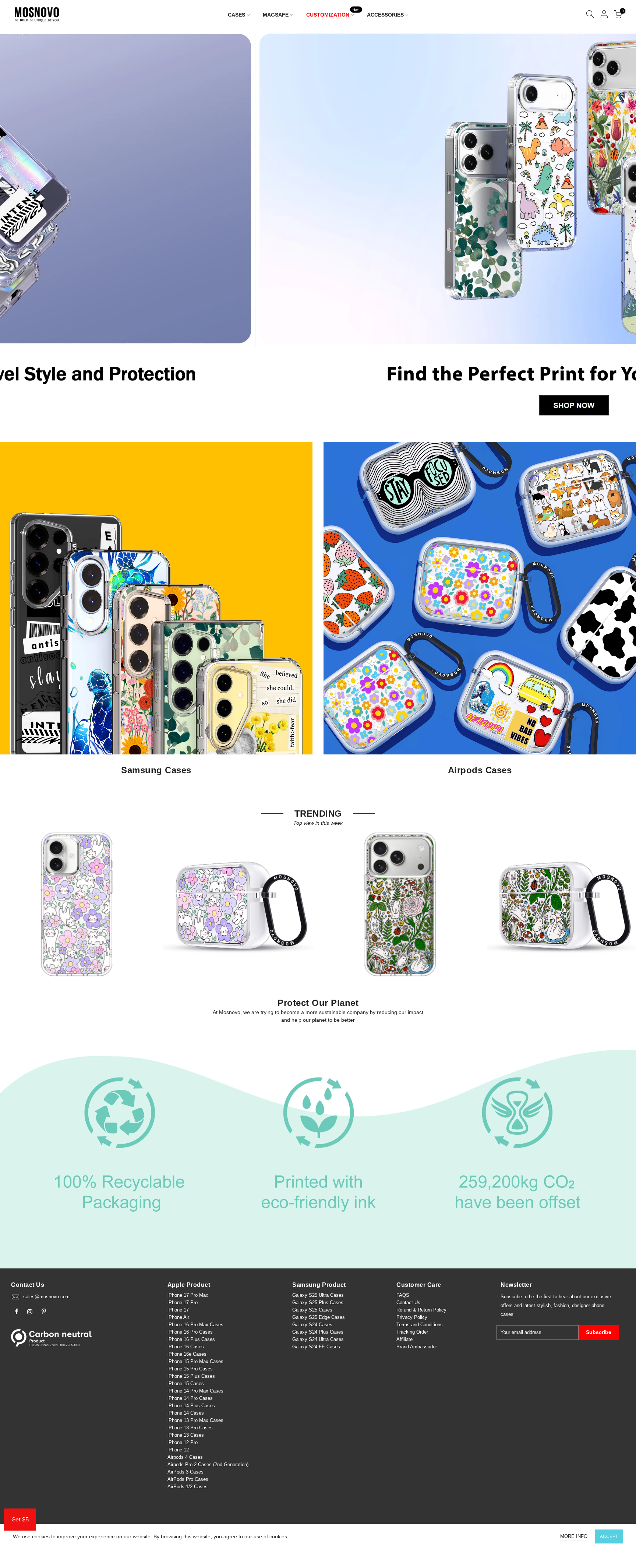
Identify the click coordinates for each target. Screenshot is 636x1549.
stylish (544, 1305)
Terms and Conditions (419, 1324)
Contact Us (408, 1302)
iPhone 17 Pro (182, 1302)
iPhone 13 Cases (185, 1435)
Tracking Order (412, 1332)
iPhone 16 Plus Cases (191, 1339)
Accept (609, 1536)
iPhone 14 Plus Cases (191, 1405)
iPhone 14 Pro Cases (190, 1398)
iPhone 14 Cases (185, 1413)
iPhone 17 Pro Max (187, 1295)
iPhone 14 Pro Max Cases (195, 1391)
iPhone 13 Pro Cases (190, 1427)
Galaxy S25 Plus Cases (317, 1302)
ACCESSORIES (385, 15)
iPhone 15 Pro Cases (190, 1369)
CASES (236, 15)
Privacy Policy (411, 1317)
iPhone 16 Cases (185, 1346)
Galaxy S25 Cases (312, 1310)
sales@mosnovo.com (46, 1296)
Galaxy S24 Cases (312, 1324)
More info (573, 1536)
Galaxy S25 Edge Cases (318, 1317)
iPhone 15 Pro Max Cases (195, 1361)
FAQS (402, 1295)
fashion (561, 1305)
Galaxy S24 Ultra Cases (318, 1339)
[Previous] (18, 228)
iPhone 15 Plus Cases (191, 1376)
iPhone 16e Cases (186, 1354)
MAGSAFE (276, 15)
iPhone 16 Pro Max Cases (195, 1324)
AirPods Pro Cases (187, 1479)
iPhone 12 (178, 1450)
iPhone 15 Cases (185, 1383)
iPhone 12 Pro (182, 1442)
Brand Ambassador (416, 1346)
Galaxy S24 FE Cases (316, 1346)
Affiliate (404, 1339)
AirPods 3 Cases (185, 1472)
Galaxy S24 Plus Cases (317, 1332)
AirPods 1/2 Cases (187, 1486)
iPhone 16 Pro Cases (190, 1332)
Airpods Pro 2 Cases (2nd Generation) (207, 1464)
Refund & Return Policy (421, 1310)
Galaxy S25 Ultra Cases (318, 1295)
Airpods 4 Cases (185, 1457)
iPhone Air (178, 1317)
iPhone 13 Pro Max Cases (195, 1420)
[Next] (618, 228)
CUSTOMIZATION (333, 13)
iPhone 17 (178, 1310)
